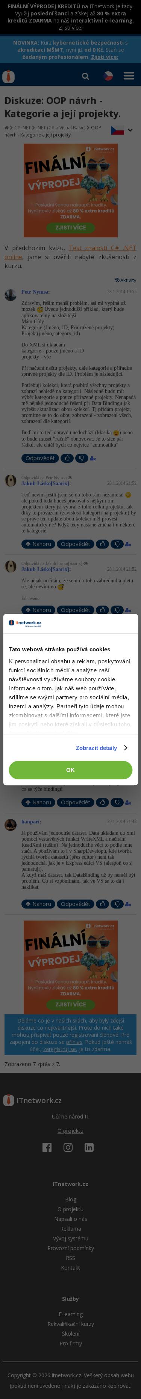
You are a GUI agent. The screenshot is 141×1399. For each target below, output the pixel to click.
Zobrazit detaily (96, 748)
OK (70, 770)
